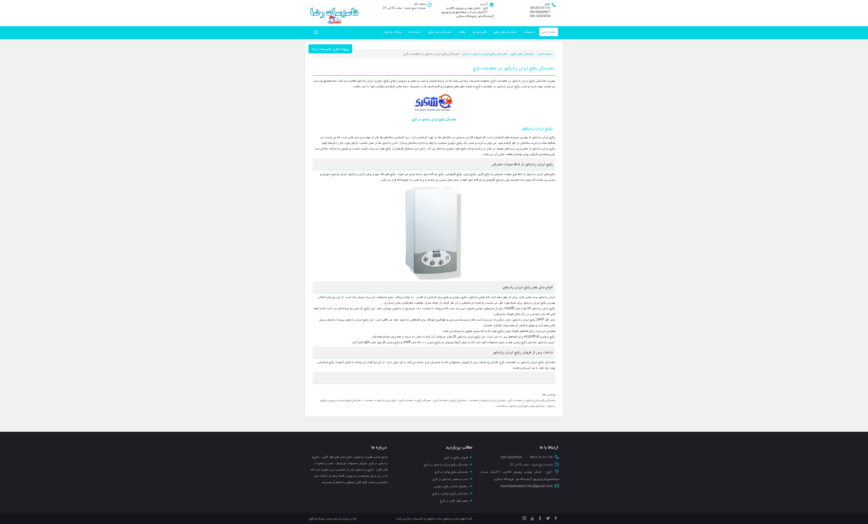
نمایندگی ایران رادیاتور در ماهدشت (487, 400)
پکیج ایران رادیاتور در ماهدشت (380, 400)
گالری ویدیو (480, 32)
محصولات (529, 32)
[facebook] (555, 517)
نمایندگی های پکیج (505, 32)
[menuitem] (548, 32)
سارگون (313, 519)
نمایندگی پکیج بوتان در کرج (451, 472)
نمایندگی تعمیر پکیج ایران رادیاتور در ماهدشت (520, 405)
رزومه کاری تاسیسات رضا (330, 48)
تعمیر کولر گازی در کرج (454, 501)
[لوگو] (334, 13)
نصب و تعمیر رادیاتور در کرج (450, 479)
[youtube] (532, 517)
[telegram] (540, 517)
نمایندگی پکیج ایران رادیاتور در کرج (485, 54)
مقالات (461, 32)
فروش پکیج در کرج (456, 457)
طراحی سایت (348, 519)
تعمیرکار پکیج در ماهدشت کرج (415, 400)
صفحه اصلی (549, 32)
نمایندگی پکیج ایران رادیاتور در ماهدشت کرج (531, 400)
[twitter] (548, 517)
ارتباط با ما (415, 32)
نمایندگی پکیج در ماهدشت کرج (450, 400)
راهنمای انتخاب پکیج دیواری (451, 486)
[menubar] (469, 32)
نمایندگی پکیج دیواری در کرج (450, 493)
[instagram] (524, 517)
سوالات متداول (393, 32)
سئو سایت (332, 519)
